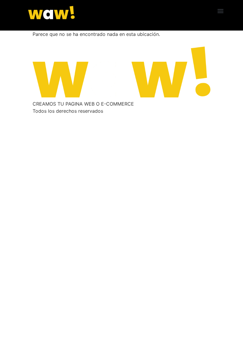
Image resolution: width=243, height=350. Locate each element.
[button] (221, 11)
